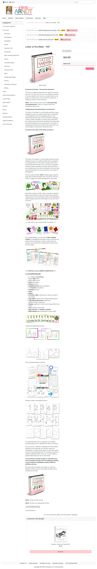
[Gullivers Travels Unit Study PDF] (60, 534)
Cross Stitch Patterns (9, 26)
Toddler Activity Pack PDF (46, 39)
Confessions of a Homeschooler (54, 567)
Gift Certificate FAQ (71, 563)
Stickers (5, 106)
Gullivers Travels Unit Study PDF (60, 544)
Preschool (41, 22)
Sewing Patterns (7, 117)
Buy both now (73, 30)
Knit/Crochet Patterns (9, 95)
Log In (13, 2)
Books (4, 109)
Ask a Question (66, 51)
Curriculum (34, 22)
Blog (44, 18)
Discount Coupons (58, 563)
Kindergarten (7, 37)
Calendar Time (8, 48)
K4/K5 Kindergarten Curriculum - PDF (49, 30)
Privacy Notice (33, 563)
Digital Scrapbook (8, 120)
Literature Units (8, 70)
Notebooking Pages (9, 77)
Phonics (6, 80)
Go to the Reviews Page (33, 507)
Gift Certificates (7, 124)
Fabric (4, 91)
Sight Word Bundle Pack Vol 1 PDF (48, 35)
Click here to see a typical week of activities (41, 222)
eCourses (38, 18)
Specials (10, 18)
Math (5, 73)
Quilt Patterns (7, 102)
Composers (7, 51)
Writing (5, 88)
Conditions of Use (45, 563)
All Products (29, 18)
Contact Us (23, 563)
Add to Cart (89, 68)
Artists (5, 44)
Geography (7, 41)
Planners (5, 113)
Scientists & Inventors (10, 84)
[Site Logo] (48, 10)
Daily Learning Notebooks (11, 55)
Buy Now (60, 551)
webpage (74, 514)
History (5, 59)
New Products (19, 18)
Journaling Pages (8, 62)
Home (6, 2)
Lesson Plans (6, 99)
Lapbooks (6, 66)
